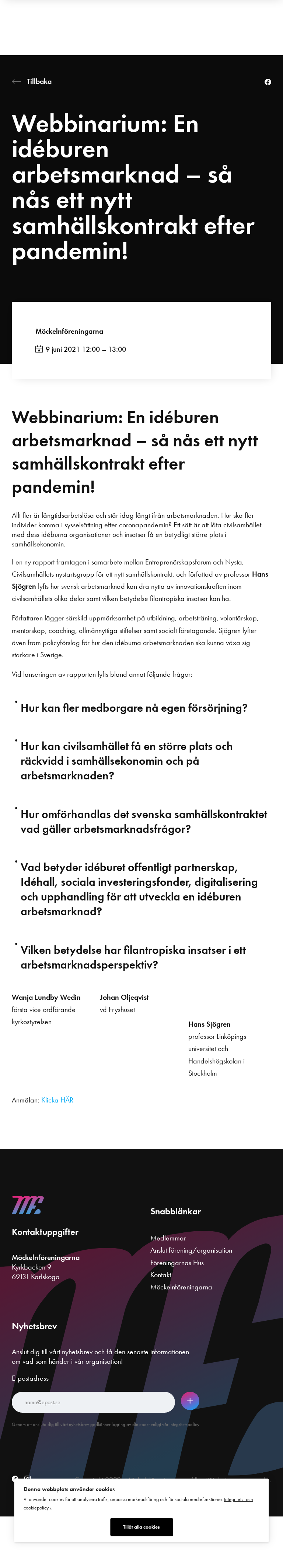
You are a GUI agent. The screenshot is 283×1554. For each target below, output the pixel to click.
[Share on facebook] (268, 82)
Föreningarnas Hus (177, 1262)
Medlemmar (168, 1238)
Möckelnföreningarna (69, 331)
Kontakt (160, 1274)
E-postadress (30, 1378)
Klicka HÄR (57, 1100)
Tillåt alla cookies (141, 1527)
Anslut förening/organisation (191, 1250)
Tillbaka (39, 81)
